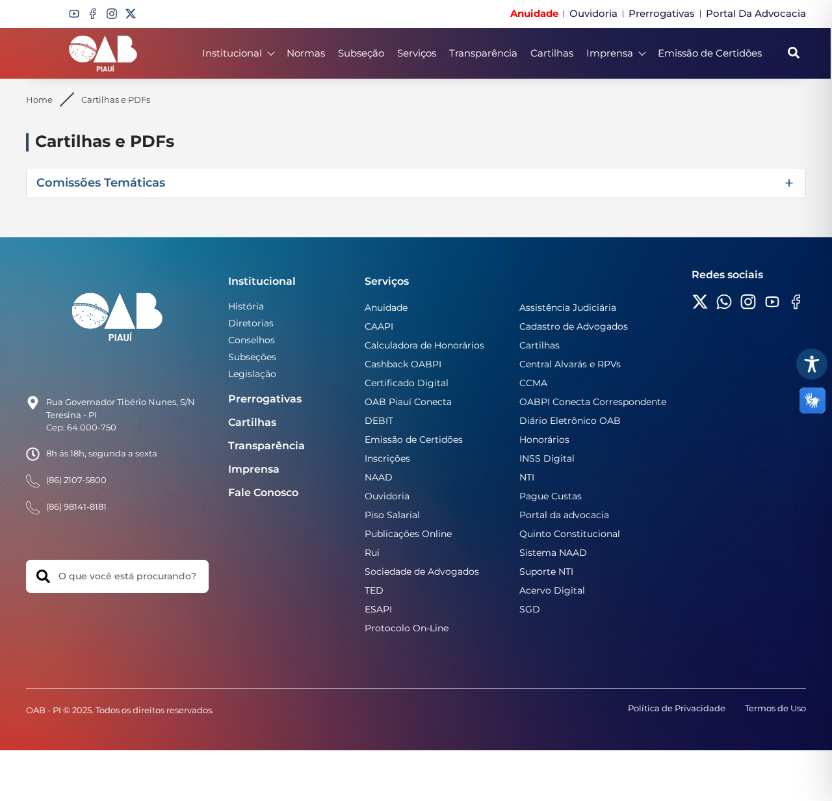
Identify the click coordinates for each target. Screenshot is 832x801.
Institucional (232, 53)
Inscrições (387, 458)
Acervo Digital (552, 590)
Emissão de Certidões (710, 53)
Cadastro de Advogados (573, 326)
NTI (526, 477)
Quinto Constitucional (569, 534)
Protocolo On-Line (406, 628)
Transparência (483, 53)
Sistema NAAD (553, 552)
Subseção (361, 53)
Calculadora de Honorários (424, 345)
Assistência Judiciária (567, 307)
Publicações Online (408, 534)
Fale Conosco (263, 492)
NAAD (379, 477)
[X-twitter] (130, 14)
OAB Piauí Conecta (408, 402)
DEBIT (379, 421)
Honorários (544, 439)
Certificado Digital (406, 383)
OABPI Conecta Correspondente (592, 402)
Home (39, 99)
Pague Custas (550, 496)
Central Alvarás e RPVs (570, 364)
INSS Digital (547, 458)
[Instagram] (112, 14)
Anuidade (386, 307)
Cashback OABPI (403, 364)
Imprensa (609, 53)
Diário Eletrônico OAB (570, 421)
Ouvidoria (387, 496)
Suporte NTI (546, 571)
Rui (372, 552)
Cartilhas (551, 53)
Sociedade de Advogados (422, 571)
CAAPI (379, 326)
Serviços (416, 53)
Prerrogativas (265, 399)
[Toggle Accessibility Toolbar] (812, 364)
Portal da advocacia (564, 515)
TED (374, 590)
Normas (306, 53)
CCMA (533, 383)
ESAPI (378, 609)
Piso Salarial (392, 515)
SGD (529, 609)
